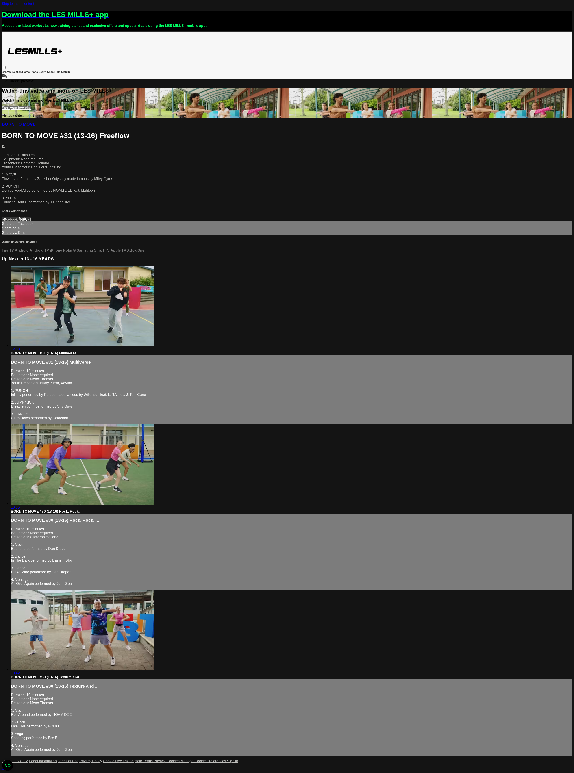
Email (26, 219)
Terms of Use (68, 761)
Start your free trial (16, 108)
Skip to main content (18, 4)
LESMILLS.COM (15, 761)
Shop (50, 72)
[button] (4, 67)
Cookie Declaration (118, 761)
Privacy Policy (90, 761)
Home (26, 72)
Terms (148, 761)
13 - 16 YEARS (39, 258)
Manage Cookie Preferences (203, 761)
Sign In (8, 76)
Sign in (65, 72)
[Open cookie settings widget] (7, 765)
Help (57, 72)
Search (17, 72)
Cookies (173, 761)
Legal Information (43, 761)
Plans (34, 72)
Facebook (10, 219)
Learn (42, 72)
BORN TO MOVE (19, 124)
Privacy (160, 761)
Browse (7, 72)
